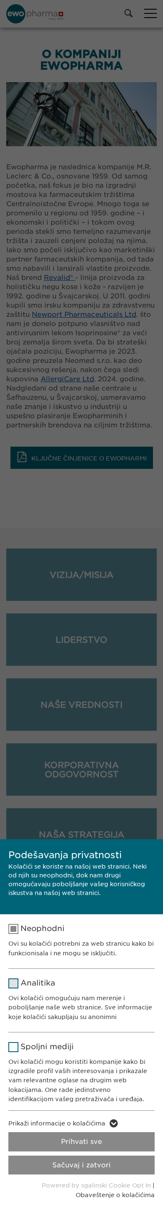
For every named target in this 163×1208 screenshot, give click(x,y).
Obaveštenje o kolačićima (115, 1195)
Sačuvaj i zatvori (81, 1165)
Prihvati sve (81, 1142)
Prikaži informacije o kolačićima (56, 1123)
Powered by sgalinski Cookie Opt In (97, 1185)
